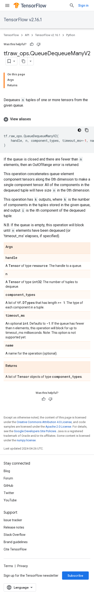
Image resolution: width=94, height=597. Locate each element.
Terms (8, 566)
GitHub (8, 485)
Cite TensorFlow (15, 549)
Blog (7, 471)
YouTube (10, 500)
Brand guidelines (16, 542)
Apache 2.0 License (58, 426)
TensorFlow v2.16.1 (23, 20)
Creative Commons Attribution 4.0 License (44, 422)
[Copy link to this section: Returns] (21, 366)
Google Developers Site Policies (35, 431)
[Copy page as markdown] (23, 61)
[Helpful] (31, 44)
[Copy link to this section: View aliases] (35, 119)
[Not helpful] (38, 44)
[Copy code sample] (86, 130)
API (27, 35)
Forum (8, 478)
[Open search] (72, 5)
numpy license (26, 440)
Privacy (22, 566)
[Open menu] (7, 5)
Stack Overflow (15, 535)
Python (70, 35)
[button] (47, 119)
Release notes (14, 527)
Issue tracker (13, 520)
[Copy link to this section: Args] (17, 247)
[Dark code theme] (79, 130)
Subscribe (75, 575)
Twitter (9, 493)
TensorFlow (11, 35)
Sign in (83, 5)
